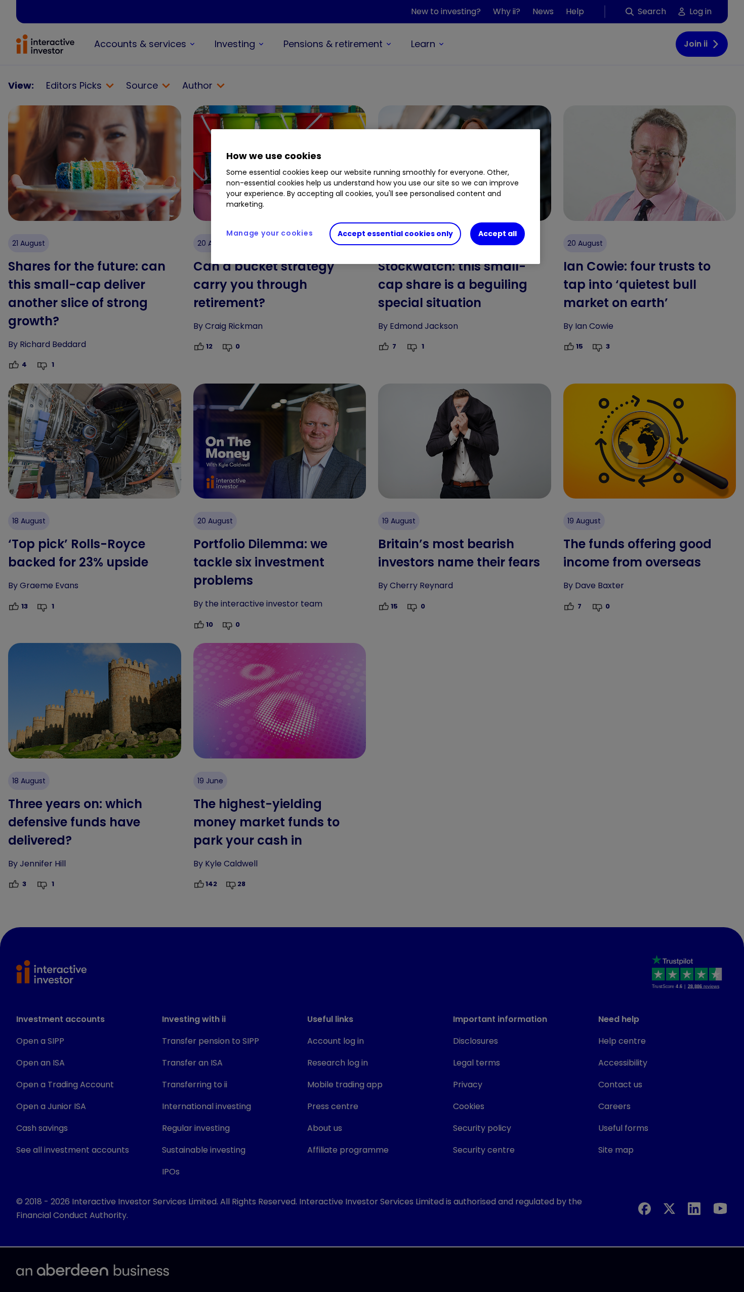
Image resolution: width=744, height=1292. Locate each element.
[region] (375, 196)
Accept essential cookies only (395, 234)
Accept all (497, 234)
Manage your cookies (269, 233)
